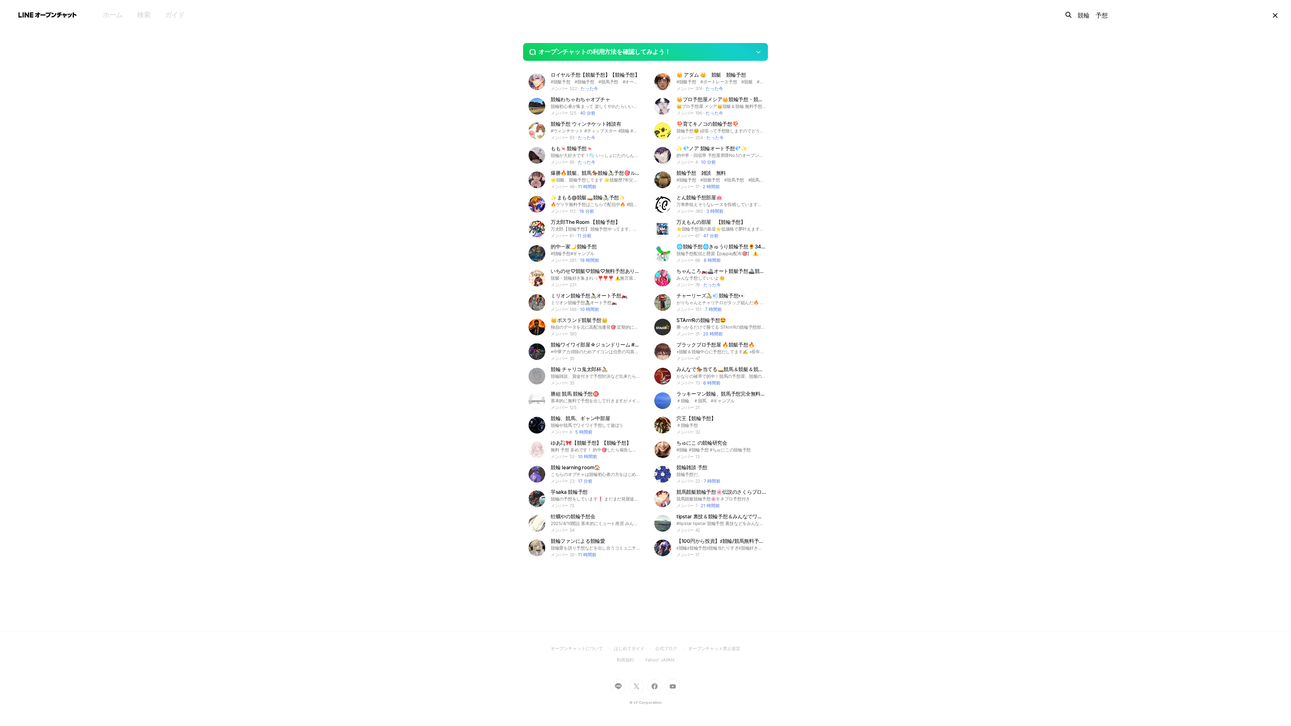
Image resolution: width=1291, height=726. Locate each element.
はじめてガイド (634, 648)
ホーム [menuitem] (113, 15)
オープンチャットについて (582, 648)
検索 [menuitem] (143, 15)
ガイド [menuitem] (175, 15)
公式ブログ (671, 648)
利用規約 (631, 659)
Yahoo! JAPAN (659, 659)
